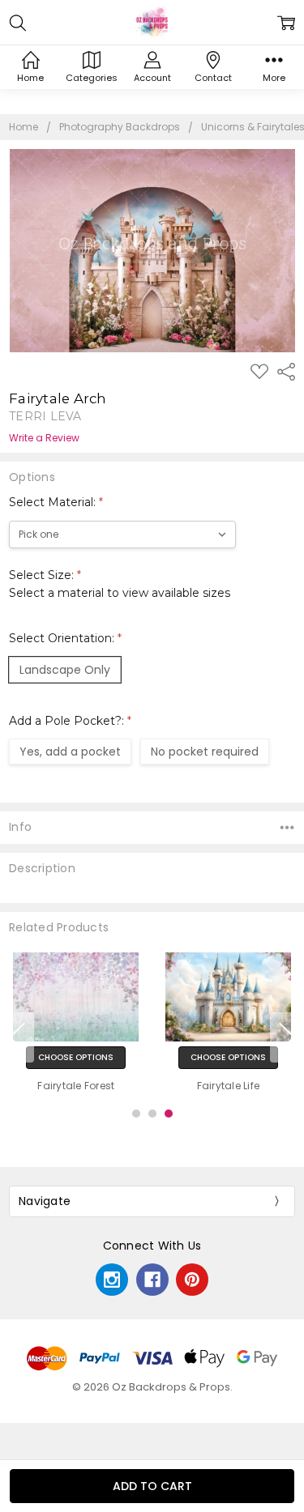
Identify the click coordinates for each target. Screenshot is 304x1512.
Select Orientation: (65, 638)
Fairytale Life (228, 1086)
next (287, 1037)
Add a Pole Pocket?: (70, 720)
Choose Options (75, 1058)
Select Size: (119, 584)
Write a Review (44, 438)
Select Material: (56, 502)
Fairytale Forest (75, 1086)
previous (17, 1037)
